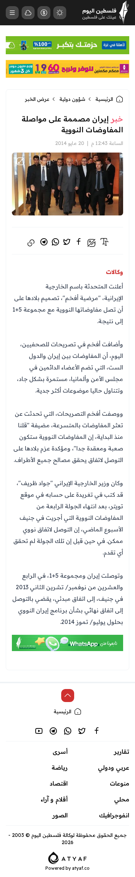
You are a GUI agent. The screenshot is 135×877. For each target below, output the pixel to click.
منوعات (119, 783)
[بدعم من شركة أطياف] (67, 857)
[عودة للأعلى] (67, 695)
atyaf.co (81, 868)
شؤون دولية (72, 99)
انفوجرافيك (114, 815)
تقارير (121, 751)
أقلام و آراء (54, 799)
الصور (60, 815)
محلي (121, 799)
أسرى (60, 751)
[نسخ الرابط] (31, 243)
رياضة (59, 767)
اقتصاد (59, 783)
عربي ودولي (113, 767)
